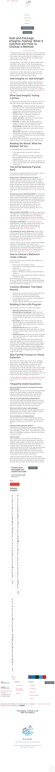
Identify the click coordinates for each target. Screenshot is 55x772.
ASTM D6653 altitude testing (37, 219)
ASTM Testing (27, 17)
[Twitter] (41, 677)
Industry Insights (34, 695)
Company (32, 685)
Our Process (33, 688)
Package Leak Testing (29, 50)
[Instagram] (37, 677)
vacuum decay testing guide (32, 251)
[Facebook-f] (30, 677)
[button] (11, 484)
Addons (18, 693)
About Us (27, 20)
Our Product (27, 15)
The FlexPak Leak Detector (20, 689)
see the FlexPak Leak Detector (26, 379)
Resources (27, 23)
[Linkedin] (33, 677)
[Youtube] (44, 677)
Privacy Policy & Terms (43, 704)
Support (32, 698)
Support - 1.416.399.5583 (5, 687)
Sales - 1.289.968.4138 (5, 682)
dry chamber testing (29, 228)
